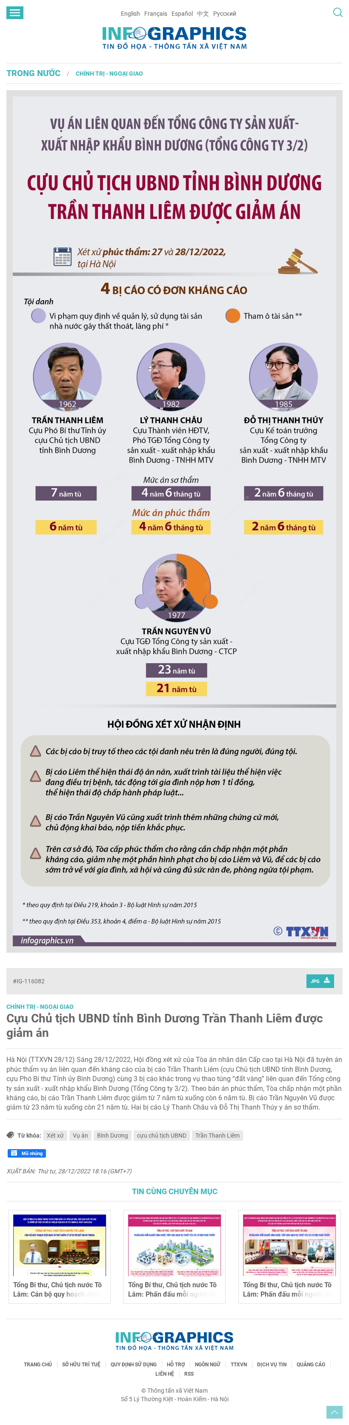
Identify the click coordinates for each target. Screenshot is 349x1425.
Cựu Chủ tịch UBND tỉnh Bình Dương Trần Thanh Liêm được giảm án (164, 1025)
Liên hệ (164, 1374)
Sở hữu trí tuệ (81, 1365)
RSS (189, 1374)
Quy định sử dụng (134, 1365)
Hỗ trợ (176, 1365)
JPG (315, 981)
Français (155, 13)
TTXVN (239, 1365)
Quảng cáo (311, 1365)
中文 (203, 13)
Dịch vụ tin (271, 1365)
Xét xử (55, 1135)
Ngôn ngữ (207, 1365)
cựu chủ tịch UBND (161, 1135)
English (130, 13)
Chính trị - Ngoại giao (109, 73)
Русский (224, 13)
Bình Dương (112, 1135)
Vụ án (80, 1135)
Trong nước (33, 73)
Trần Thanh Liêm (217, 1135)
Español (182, 13)
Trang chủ (38, 1365)
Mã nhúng (31, 1153)
